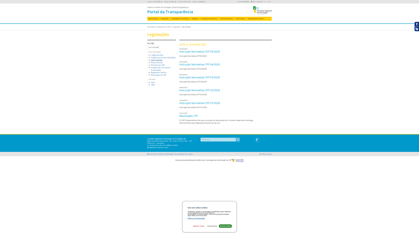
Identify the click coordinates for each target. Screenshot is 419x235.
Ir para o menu (170, 2)
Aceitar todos (225, 226)
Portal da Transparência (170, 12)
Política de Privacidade (196, 218)
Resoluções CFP (188, 116)
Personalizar (212, 226)
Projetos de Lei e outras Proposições (160, 68)
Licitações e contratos (209, 18)
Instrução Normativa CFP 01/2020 (199, 103)
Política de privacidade (166, 154)
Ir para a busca (184, 2)
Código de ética (157, 55)
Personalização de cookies (183, 154)
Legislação (164, 18)
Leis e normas (153, 47)
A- (265, 2)
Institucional (153, 18)
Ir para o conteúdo (154, 2)
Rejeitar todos (198, 226)
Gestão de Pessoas (226, 18)
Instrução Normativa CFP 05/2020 (199, 51)
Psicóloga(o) (240, 18)
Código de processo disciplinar (163, 57)
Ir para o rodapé (198, 2)
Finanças (195, 18)
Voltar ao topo (266, 154)
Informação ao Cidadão (256, 18)
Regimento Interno (158, 72)
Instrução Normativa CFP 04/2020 (199, 64)
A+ (270, 2)
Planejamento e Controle (180, 18)
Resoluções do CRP (158, 75)
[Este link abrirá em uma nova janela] (257, 140)
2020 (153, 82)
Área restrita (153, 154)
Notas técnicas (157, 62)
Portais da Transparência (180, 7)
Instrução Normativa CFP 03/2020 (199, 77)
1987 (153, 85)
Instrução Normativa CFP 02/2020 (199, 90)
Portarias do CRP (158, 65)
